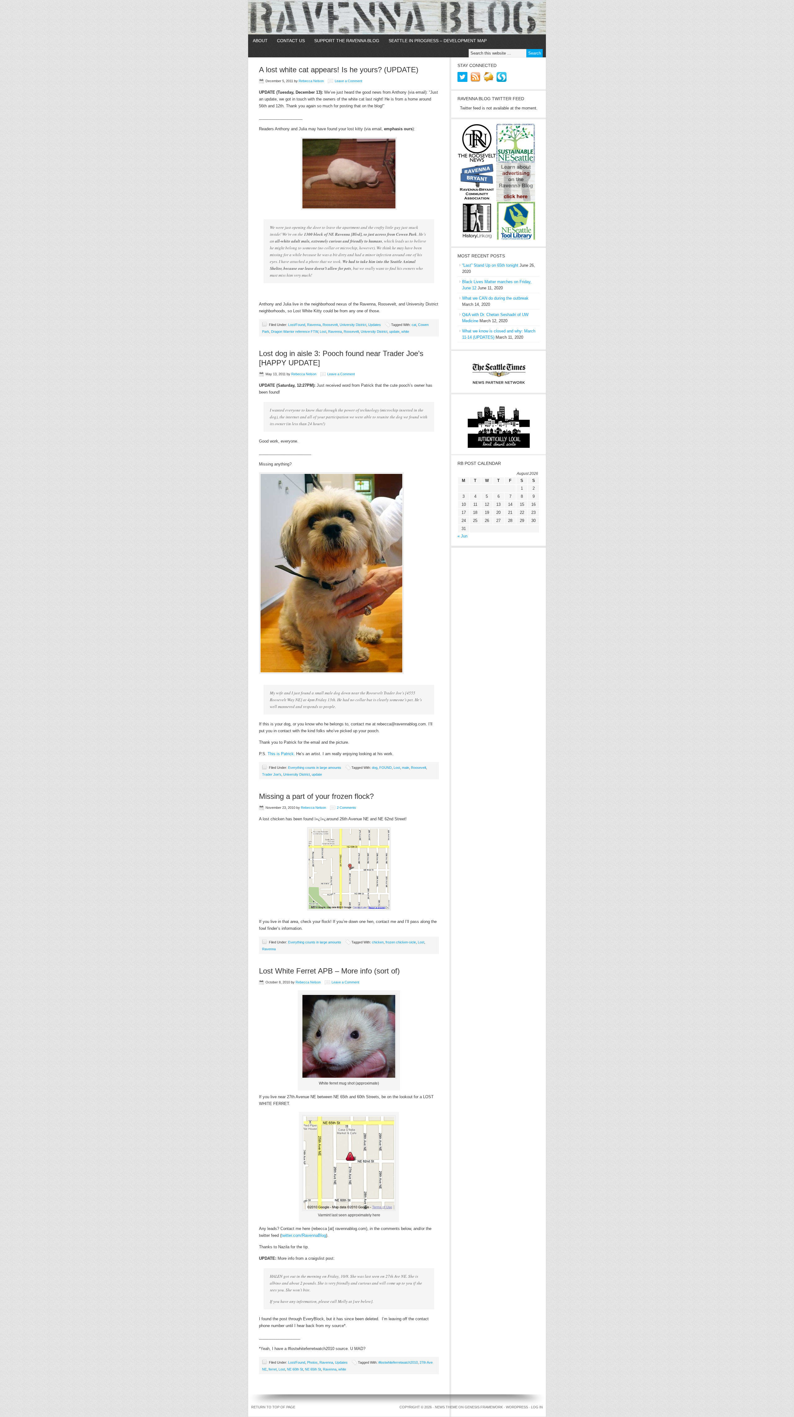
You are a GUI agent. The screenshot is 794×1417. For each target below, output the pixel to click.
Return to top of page (273, 1407)
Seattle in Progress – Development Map (438, 40)
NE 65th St (313, 1369)
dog (374, 767)
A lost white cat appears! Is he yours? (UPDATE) (338, 69)
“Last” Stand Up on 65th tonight (490, 265)
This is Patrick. (281, 753)
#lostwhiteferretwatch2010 (398, 1362)
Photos (312, 1362)
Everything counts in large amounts (314, 767)
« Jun (462, 536)
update (394, 331)
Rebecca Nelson (311, 81)
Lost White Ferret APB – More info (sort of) (329, 971)
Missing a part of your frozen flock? (316, 796)
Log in (537, 1407)
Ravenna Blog (397, 17)
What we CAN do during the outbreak (495, 298)
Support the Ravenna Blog (346, 40)
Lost (323, 331)
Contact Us (291, 40)
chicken (378, 942)
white (405, 331)
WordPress (517, 1407)
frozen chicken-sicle (401, 942)
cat (414, 325)
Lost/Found (296, 325)
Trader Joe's (271, 774)
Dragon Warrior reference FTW (294, 331)
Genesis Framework (484, 1407)
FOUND (385, 767)
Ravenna (314, 325)
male (405, 767)
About (260, 40)
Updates (374, 325)
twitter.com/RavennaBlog (303, 1235)
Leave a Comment (348, 81)
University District (353, 325)
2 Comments (346, 807)
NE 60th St (295, 1369)
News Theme (446, 1407)
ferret (273, 1369)
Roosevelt (330, 325)
